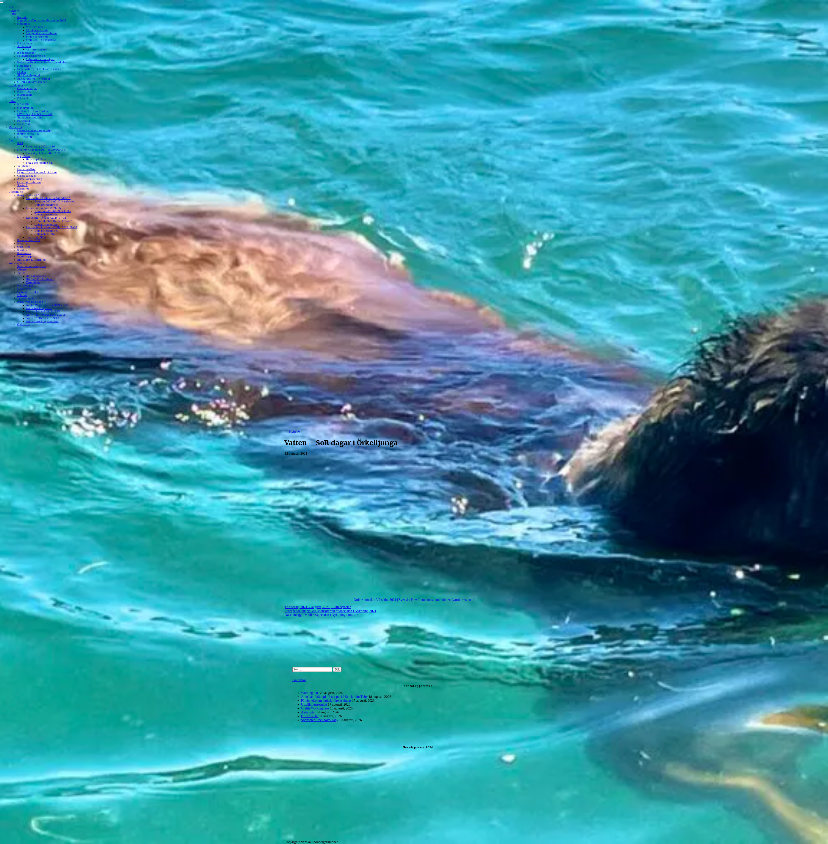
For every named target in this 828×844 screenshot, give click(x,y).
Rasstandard (25, 94)
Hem (11, 7)
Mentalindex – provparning (34, 130)
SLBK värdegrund (28, 75)
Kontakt (22, 17)
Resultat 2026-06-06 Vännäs (52, 211)
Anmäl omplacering (29, 178)
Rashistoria (24, 91)
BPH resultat (309, 716)
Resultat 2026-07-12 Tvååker (53, 220)
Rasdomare (24, 253)
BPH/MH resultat (28, 133)
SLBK (12, 14)
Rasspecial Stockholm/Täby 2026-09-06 (51, 227)
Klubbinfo (23, 23)
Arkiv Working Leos (30, 301)
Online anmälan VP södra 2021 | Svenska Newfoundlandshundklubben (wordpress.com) (414, 599)
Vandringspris (26, 256)
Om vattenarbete (36, 275)
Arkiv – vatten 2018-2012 (42, 317)
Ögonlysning (25, 107)
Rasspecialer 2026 (29, 195)
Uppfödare (24, 156)
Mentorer (23, 188)
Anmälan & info (44, 233)
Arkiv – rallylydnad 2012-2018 (46, 314)
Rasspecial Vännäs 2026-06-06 (45, 208)
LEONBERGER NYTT (31, 56)
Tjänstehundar (26, 298)
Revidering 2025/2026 (40, 146)
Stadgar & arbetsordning (41, 33)
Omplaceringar (26, 175)
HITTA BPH (24, 136)
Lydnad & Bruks (27, 292)
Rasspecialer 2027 (29, 240)
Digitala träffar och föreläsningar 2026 (41, 20)
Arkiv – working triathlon (42, 321)
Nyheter (14, 10)
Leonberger (16, 85)
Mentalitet (15, 127)
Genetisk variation (29, 182)
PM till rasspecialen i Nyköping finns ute (321, 615)
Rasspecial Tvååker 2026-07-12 (46, 217)
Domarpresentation (46, 204)
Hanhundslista (26, 169)
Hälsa (12, 101)
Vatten (21, 272)
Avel (11, 140)
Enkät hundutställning (31, 259)
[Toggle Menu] (1, 2)
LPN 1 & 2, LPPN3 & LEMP (35, 114)
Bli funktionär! (26, 52)
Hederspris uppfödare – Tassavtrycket (41, 149)
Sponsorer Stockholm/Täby (319, 720)
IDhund (22, 295)
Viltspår (22, 269)
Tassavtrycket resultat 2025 (43, 153)
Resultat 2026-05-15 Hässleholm (55, 201)
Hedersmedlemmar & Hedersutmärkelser (42, 62)
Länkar (21, 72)
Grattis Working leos (315, 708)
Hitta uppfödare (36, 159)
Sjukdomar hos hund (30, 117)
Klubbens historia (37, 30)
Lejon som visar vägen (40, 59)
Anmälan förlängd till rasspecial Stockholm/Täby (334, 696)
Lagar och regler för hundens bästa (39, 68)
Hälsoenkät (24, 123)
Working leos (17, 263)
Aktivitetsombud (36, 49)
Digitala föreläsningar (40, 279)
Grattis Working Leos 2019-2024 (46, 305)
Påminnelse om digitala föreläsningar (326, 700)
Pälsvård (22, 98)
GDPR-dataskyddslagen (32, 81)
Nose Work (24, 288)
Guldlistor (23, 246)
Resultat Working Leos (31, 266)
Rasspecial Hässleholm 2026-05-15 (48, 198)
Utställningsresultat (314, 704)
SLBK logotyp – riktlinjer (33, 78)
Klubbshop (24, 65)
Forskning (23, 120)
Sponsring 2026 (36, 237)
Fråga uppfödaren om (39, 162)
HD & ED (23, 104)
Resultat (22, 243)
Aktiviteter (24, 46)
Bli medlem (24, 43)
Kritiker (22, 250)
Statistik (22, 185)
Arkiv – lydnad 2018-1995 (43, 311)
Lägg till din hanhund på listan (37, 172)
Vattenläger (33, 282)
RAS (20, 143)
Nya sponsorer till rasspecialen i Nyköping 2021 (330, 611)
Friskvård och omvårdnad (33, 111)
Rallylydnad (25, 285)
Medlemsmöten (35, 26)
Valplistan (23, 166)
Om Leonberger (27, 88)
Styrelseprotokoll (37, 36)
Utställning (16, 191)
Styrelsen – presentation (41, 39)
